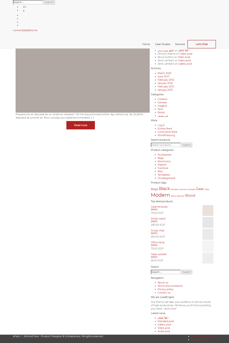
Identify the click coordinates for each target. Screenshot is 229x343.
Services (180, 44)
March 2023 (164, 73)
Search (187, 144)
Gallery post (185, 63)
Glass (207, 189)
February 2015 (166, 86)
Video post (186, 53)
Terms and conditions (170, 285)
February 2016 (166, 79)
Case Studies (162, 44)
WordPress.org (166, 135)
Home (146, 44)
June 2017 (163, 76)
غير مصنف (163, 115)
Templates (164, 174)
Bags (161, 158)
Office (173, 196)
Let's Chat (202, 44)
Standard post (166, 321)
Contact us (164, 292)
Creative (162, 99)
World (161, 112)
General (162, 102)
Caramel (182, 189)
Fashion (162, 164)
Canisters (175, 189)
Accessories (164, 154)
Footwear (191, 189)
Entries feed (165, 128)
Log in (161, 125)
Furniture (163, 168)
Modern (160, 195)
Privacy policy (166, 289)
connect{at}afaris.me (25, 30)
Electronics (164, 161)
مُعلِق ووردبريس (166, 50)
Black (164, 188)
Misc (160, 171)
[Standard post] (83, 70)
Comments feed (167, 131)
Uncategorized (166, 178)
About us (163, 282)
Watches (180, 196)
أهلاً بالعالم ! (183, 50)
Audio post (164, 331)
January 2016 (165, 83)
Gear (200, 189)
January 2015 (165, 89)
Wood (190, 195)
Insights (162, 105)
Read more (80, 125)
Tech (160, 109)
